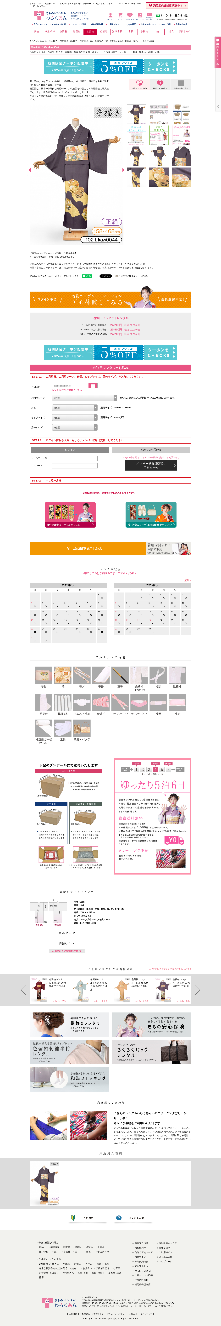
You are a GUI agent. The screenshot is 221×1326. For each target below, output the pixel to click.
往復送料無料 (97, 24)
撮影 (41, 1277)
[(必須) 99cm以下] (75, 417)
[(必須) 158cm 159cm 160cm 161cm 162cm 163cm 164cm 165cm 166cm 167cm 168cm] (75, 407)
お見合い (87, 1268)
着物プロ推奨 (141, 1243)
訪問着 (66, 1247)
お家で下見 (166, 24)
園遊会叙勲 (103, 1264)
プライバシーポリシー (116, 1314)
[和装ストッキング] (69, 1079)
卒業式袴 (55, 1247)
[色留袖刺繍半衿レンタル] (69, 1052)
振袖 (41, 1247)
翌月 (186, 580)
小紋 (54, 1251)
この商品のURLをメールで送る (133, 276)
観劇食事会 (98, 1273)
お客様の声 (140, 1248)
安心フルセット (40, 24)
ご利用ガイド (113, 24)
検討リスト (130, 17)
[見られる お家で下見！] (168, 548)
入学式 (88, 1264)
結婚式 (77, 1264)
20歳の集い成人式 (49, 1264)
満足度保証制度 (142, 1284)
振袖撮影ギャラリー (169, 1243)
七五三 (116, 1268)
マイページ (140, 19)
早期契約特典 (181, 24)
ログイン (110, 19)
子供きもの (103, 1251)
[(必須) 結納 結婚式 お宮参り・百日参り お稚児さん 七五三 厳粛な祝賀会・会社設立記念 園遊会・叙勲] (84, 398)
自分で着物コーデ (148, 24)
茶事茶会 (83, 1273)
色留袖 (89, 1247)
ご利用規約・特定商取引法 (91, 1314)
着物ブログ (164, 1248)
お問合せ (133, 1314)
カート (120, 19)
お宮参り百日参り (49, 1273)
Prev (29, 170)
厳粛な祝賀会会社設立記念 (53, 1268)
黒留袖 (78, 1247)
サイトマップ (146, 1314)
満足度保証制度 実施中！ (168, 5)
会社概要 (73, 1314)
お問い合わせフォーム (147, 1306)
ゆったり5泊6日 (59, 24)
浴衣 (88, 1251)
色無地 (100, 1247)
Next (123, 170)
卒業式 (66, 1264)
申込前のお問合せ (149, 18)
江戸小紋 (43, 1251)
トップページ (165, 1261)
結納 (74, 1268)
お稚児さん (68, 1273)
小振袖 (66, 1251)
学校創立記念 (102, 1268)
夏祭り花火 (114, 1273)
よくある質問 (130, 24)
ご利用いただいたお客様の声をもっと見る (171, 969)
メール (134, 1306)
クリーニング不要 (78, 24)
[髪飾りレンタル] (69, 1024)
